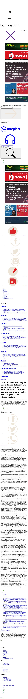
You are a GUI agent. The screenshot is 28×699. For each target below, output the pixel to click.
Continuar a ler (4, 445)
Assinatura (4, 376)
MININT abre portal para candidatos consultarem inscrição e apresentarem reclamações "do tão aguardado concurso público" (14, 599)
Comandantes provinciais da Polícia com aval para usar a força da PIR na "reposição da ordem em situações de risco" (14, 603)
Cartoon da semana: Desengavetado (10, 364)
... (3, 299)
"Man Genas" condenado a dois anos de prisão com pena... (15, 320)
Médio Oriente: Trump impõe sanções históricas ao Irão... (15, 337)
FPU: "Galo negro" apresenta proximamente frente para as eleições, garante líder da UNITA (14, 627)
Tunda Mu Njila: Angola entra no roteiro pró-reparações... (15, 365)
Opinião (3, 361)
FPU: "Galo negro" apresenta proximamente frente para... (15, 312)
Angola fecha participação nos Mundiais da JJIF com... (14, 354)
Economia (4, 323)
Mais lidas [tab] (5, 594)
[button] (14, 235)
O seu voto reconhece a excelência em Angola (12, 371)
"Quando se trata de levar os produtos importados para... (14, 330)
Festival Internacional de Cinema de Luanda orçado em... (15, 345)
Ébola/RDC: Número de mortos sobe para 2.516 (13, 336)
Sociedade (4, 315)
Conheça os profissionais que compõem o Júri (12, 373)
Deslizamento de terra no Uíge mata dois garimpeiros (14, 319)
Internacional (5, 333)
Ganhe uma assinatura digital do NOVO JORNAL (13, 372)
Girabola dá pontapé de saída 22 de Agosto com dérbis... (14, 355)
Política (3, 306)
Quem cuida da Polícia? (5, 630)
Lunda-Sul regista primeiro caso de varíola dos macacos (14, 318)
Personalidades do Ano (8, 368)
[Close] (10, 40)
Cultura (3, 342)
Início (4, 289)
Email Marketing (4, 696)
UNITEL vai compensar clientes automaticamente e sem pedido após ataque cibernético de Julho (15, 606)
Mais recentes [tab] (6, 595)
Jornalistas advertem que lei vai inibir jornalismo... (13, 309)
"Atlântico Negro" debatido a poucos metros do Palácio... (15, 346)
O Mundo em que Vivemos (8, 363)
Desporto (4, 351)
